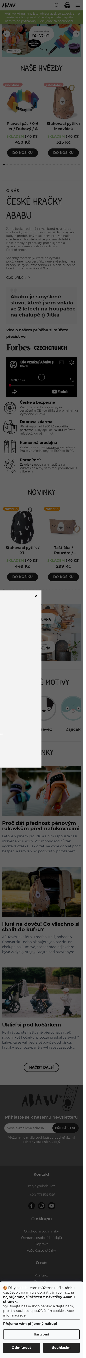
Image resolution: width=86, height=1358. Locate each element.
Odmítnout (21, 1348)
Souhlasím (61, 1348)
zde (23, 1315)
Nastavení (41, 1334)
